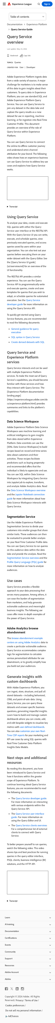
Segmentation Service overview (23, 557)
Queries (17, 62)
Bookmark (14, 55)
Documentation (15, 24)
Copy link (27, 55)
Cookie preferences (14, 1005)
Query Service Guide (22, 29)
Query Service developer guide (31, 798)
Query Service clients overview (31, 825)
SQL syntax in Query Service (25, 337)
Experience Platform (37, 24)
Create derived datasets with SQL (27, 342)
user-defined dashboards (32, 726)
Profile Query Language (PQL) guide (25, 561)
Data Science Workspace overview (28, 490)
